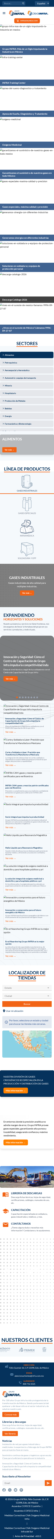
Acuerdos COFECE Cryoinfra (26, 1506)
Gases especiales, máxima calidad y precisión (25, 206)
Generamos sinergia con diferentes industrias (25, 237)
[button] (48, 988)
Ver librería (10, 1433)
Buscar (27, 1004)
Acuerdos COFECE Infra (26, 1510)
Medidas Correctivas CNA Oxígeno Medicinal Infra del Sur (27, 1530)
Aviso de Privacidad (24, 1536)
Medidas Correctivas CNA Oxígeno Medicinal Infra (27, 1517)
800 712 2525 (29, 1384)
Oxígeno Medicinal (12, 144)
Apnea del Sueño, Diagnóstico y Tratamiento (24, 113)
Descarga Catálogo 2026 (14, 299)
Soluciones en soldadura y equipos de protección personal (21, 267)
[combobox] (27, 988)
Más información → (16, 1090)
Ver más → (9, 449)
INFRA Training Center (14, 82)
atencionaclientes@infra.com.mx (29, 1376)
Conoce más (11, 1414)
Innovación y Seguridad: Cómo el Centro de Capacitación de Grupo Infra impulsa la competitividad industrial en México (26, 1466)
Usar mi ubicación (14, 1010)
